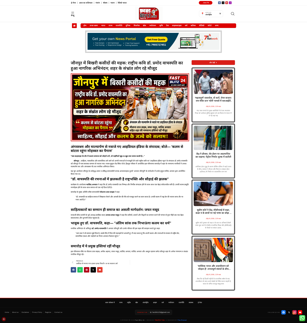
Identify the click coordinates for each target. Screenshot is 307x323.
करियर (193, 25)
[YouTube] (300, 312)
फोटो (210, 25)
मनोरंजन (152, 25)
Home (7, 312)
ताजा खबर (94, 25)
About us (15, 312)
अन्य (216, 25)
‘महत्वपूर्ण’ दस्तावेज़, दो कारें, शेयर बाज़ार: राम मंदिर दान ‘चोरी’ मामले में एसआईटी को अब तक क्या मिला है (213, 99)
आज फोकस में (110, 303)
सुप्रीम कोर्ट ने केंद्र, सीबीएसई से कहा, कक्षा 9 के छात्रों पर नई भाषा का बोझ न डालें (213, 211)
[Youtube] (226, 2)
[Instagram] (230, 2)
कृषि (161, 25)
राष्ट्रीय (129, 303)
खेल (144, 25)
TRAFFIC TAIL (160, 320)
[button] (73, 270)
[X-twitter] (223, 2)
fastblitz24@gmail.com (161, 312)
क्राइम (155, 303)
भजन (112, 2)
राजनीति (119, 25)
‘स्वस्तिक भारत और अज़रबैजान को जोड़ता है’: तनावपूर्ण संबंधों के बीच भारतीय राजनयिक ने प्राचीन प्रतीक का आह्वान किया (213, 267)
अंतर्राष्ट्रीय (145, 303)
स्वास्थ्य (191, 303)
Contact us (58, 312)
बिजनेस (137, 25)
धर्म (186, 25)
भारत (103, 25)
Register (48, 312)
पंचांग (98, 2)
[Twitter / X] (289, 312)
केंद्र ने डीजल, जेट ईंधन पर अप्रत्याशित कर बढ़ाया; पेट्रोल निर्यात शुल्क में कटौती (213, 155)
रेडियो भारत (122, 2)
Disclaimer (25, 312)
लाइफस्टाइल (177, 25)
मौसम (105, 2)
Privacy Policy (37, 312)
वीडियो (201, 25)
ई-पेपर (73, 2)
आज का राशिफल (85, 2)
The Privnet (182, 320)
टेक (167, 25)
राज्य (110, 25)
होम (84, 25)
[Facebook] (283, 312)
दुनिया (128, 25)
